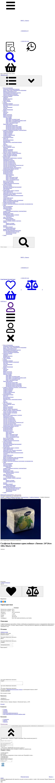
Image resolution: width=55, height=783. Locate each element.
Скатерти (5, 196)
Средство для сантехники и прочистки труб (13, 165)
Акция (4, 235)
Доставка (5, 710)
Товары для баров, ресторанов (10, 155)
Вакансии (5, 721)
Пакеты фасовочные (8, 124)
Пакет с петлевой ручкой (11, 178)
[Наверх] (11, 732)
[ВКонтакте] (1, 601)
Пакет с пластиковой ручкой (12, 179)
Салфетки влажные (7, 133)
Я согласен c (13, 747)
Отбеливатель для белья (8, 160)
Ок (1, 781)
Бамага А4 (5, 138)
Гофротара (5, 97)
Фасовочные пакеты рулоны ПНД (14, 127)
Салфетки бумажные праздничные (11, 183)
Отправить (3, 750)
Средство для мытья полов (9, 162)
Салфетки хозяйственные (9, 135)
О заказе (5, 709)
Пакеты (5, 110)
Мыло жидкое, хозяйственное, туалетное (12, 158)
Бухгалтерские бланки (8, 139)
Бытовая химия (6, 156)
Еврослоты (5, 112)
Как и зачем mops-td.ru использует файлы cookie (14, 714)
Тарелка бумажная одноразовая (10, 94)
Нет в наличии (4, 585)
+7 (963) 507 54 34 (25, 41)
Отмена (8, 750)
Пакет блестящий (10, 174)
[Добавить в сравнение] (32, 591)
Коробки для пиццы (7, 98)
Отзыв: (2, 680)
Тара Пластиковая (7, 184)
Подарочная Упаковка (8, 170)
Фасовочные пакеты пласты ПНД (13, 126)
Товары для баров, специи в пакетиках (12, 153)
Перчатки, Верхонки (8, 150)
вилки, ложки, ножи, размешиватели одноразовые (14, 90)
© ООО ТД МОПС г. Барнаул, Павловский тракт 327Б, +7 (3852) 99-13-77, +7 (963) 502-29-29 (27, 725)
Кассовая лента (6, 141)
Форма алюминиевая (8, 109)
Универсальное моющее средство (11, 168)
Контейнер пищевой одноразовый (11, 104)
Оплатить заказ (4, 724)
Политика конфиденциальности (10, 713)
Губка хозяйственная (8, 191)
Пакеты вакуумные (7, 115)
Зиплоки (5, 113)
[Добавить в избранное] (11, 591)
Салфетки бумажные (8, 132)
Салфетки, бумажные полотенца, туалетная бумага (14, 130)
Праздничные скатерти (8, 182)
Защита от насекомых (8, 149)
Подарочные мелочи (8, 172)
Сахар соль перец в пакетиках (10, 154)
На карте (3, 704)
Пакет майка (9, 118)
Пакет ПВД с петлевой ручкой (13, 119)
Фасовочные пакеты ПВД (12, 125)
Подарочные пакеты (8, 173)
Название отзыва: (5, 634)
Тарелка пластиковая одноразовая (11, 95)
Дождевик (5, 148)
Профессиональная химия (9, 202)
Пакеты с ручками (7, 116)
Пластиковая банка (7, 188)
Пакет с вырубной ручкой (12, 123)
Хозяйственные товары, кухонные (11, 190)
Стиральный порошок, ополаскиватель (12, 167)
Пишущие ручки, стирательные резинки (12, 142)
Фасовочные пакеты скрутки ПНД (14, 129)
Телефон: (3, 642)
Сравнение (9, 494)
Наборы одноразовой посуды (10, 91)
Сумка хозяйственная (8, 197)
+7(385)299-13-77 (25, 30)
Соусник (5, 108)
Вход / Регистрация (16, 494)
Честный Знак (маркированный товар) (12, 230)
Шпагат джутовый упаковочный (10, 201)
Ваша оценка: (4, 647)
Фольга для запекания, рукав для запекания (13, 200)
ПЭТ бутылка (6, 189)
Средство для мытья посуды (9, 164)
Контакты (5, 711)
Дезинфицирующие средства (12, 231)
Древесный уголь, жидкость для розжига (12, 193)
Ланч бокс (5, 106)
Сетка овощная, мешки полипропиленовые (13, 195)
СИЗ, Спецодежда (7, 145)
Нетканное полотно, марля (9, 194)
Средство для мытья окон (9, 161)
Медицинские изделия (11, 232)
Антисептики (9, 234)
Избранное (3, 494)
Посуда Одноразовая (8, 87)
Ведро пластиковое (7, 185)
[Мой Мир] (5, 601)
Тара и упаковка (7, 101)
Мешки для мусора (7, 114)
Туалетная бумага (7, 136)
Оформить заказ (4, 75)
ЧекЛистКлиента (10, 216)
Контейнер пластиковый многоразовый (12, 187)
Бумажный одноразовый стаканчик (11, 89)
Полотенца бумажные (8, 131)
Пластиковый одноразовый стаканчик (12, 92)
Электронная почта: (5, 644)
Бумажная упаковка (7, 96)
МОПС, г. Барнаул (25, 20)
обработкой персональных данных (14, 689)
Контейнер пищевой (8, 103)
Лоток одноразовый (7, 107)
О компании (6, 719)
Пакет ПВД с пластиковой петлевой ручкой (16, 120)
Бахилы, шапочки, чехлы (9, 147)
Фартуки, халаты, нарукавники (10, 152)
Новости (5, 720)
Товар (4, 205)
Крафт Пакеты (6, 100)
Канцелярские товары (8, 137)
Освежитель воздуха (8, 159)
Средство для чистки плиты (9, 166)
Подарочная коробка (8, 171)
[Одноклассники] (3, 601)
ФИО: (2, 638)
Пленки (5, 102)
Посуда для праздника (8, 181)
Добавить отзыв (4, 632)
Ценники (5, 144)
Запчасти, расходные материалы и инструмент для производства (18, 203)
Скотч (4, 143)
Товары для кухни (7, 199)
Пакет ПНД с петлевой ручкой (13, 121)
